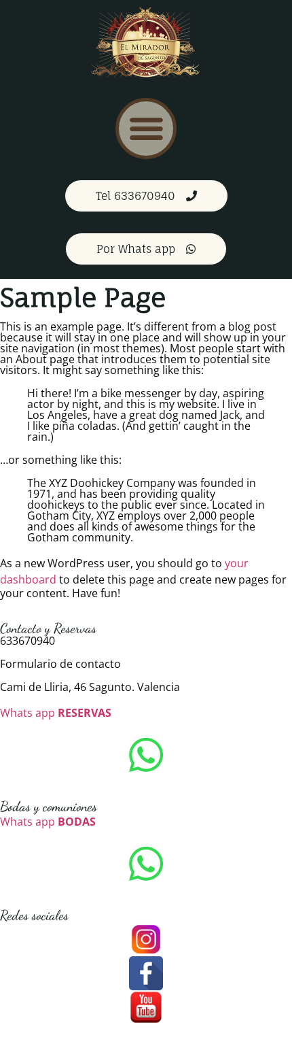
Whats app (55, 712)
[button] (146, 128)
